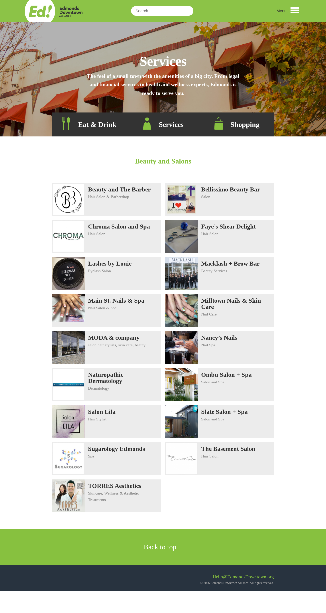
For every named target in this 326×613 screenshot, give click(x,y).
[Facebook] (55, 578)
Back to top (161, 547)
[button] (288, 10)
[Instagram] (67, 578)
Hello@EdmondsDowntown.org (243, 576)
